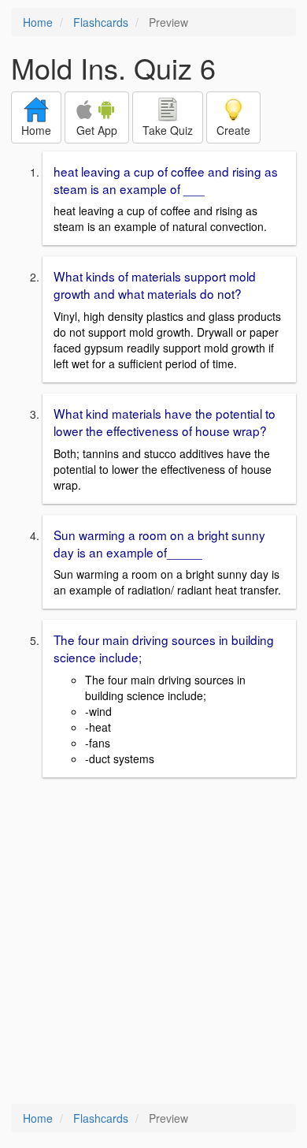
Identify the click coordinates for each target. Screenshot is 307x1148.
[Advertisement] (153, 942)
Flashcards (100, 22)
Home (38, 22)
